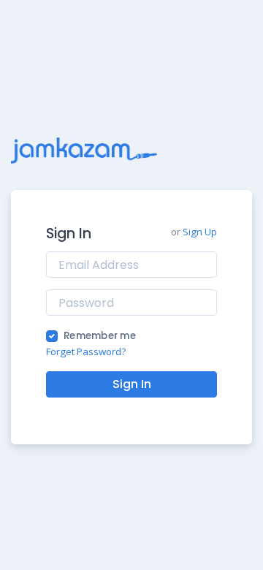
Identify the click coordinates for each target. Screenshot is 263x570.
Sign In (132, 384)
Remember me (100, 336)
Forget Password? (86, 351)
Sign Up (200, 231)
